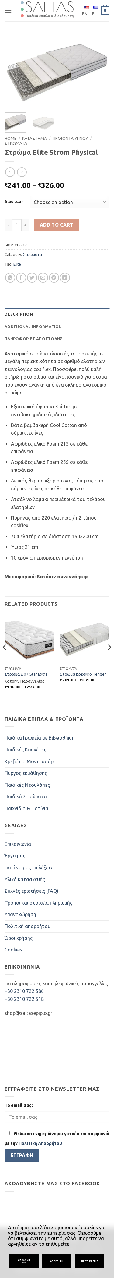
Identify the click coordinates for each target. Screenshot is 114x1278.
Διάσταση (14, 201)
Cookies (13, 949)
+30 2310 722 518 (24, 999)
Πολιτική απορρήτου (27, 926)
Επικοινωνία (18, 844)
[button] (8, 10)
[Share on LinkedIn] (65, 278)
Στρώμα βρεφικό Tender (83, 674)
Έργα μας (15, 855)
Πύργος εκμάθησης (26, 773)
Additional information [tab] (33, 326)
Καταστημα (34, 138)
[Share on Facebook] (21, 278)
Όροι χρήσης (19, 938)
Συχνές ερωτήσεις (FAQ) (31, 891)
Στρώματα (32, 254)
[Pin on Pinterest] (54, 278)
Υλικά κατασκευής (25, 879)
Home (10, 138)
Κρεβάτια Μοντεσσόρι (30, 761)
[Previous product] (21, 172)
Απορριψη (57, 1261)
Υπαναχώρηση (20, 914)
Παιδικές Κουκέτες (25, 749)
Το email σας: (19, 1105)
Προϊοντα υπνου (70, 138)
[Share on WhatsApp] (10, 278)
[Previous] (14, 70)
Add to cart (57, 225)
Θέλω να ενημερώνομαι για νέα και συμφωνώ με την (57, 1138)
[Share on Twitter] (32, 278)
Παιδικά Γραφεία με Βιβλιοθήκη (39, 737)
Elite (17, 264)
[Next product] (10, 172)
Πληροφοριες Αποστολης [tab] (34, 339)
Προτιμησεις (89, 1261)
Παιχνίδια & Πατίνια (26, 808)
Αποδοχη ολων (24, 1261)
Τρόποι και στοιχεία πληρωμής (38, 903)
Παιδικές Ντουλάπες (27, 785)
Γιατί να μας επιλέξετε (29, 867)
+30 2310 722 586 (24, 991)
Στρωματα (16, 143)
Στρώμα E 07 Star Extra (26, 674)
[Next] (99, 70)
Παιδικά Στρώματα (26, 796)
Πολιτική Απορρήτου (40, 1143)
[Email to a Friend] (43, 278)
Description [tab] (19, 314)
